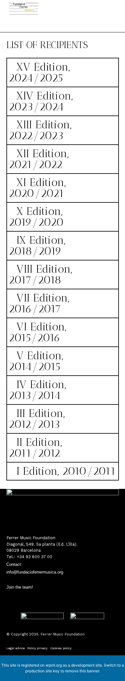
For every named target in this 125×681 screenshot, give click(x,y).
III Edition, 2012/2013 (37, 419)
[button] (52, 22)
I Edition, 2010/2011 (66, 471)
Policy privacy (37, 648)
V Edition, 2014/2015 (36, 361)
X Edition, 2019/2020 (36, 217)
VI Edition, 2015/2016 (37, 332)
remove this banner (82, 670)
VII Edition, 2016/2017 (39, 303)
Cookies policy (60, 648)
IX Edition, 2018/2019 (37, 246)
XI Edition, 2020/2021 (37, 188)
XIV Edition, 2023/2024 (41, 101)
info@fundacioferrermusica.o (33, 572)
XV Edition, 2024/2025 (39, 72)
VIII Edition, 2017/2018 (40, 274)
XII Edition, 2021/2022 (39, 159)
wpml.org (54, 665)
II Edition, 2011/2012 (35, 448)
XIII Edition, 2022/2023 (40, 130)
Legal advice (15, 648)
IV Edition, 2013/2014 (37, 390)
